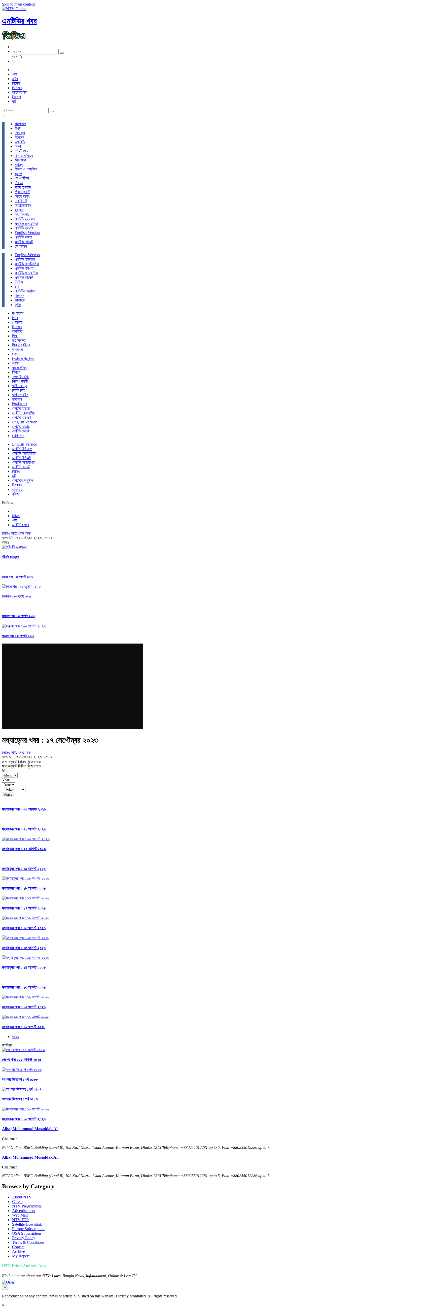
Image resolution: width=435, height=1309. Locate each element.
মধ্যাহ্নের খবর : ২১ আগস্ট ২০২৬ (24, 829)
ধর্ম (14, 101)
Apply (8, 794)
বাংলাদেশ (20, 124)
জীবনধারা (20, 160)
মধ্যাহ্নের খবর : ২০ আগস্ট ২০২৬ (24, 849)
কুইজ (18, 305)
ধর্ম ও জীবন (22, 178)
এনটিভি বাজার (23, 237)
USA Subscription (26, 1233)
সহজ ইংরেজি (23, 187)
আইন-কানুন (22, 196)
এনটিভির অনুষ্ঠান (25, 291)
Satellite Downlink (27, 1224)
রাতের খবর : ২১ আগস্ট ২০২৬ (17, 577)
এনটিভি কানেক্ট (24, 242)
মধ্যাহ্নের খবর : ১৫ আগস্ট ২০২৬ (24, 948)
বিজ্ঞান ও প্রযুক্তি (26, 169)
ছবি (17, 286)
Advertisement (23, 1211)
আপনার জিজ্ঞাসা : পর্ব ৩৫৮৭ (20, 1099)
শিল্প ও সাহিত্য (24, 155)
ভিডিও (19, 282)
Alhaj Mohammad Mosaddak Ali (30, 1129)
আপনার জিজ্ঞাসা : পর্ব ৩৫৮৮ (20, 1079)
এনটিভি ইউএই (24, 228)
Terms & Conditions (28, 1242)
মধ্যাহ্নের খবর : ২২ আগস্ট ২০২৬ (24, 809)
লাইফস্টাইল (19, 92)
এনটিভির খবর (19, 20)
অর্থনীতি (20, 142)
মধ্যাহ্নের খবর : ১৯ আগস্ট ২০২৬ (24, 868)
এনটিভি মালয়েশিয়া (26, 223)
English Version (27, 232)
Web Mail (20, 1215)
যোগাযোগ (21, 246)
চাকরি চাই (21, 201)
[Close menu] (4, 116)
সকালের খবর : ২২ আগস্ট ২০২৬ (18, 616)
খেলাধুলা (20, 133)
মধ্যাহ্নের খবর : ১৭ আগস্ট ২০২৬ (24, 908)
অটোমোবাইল (23, 205)
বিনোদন (17, 88)
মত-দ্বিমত (21, 151)
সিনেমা (16, 83)
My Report (20, 1256)
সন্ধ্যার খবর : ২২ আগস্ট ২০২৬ (18, 636)
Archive (18, 1251)
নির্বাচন (19, 183)
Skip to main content (18, 4)
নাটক (15, 79)
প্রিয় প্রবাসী (22, 192)
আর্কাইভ (20, 300)
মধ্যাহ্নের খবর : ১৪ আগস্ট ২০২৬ (24, 967)
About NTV (22, 1197)
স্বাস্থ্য (19, 164)
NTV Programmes (27, 1206)
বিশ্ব (17, 128)
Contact (18, 1247)
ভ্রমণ (18, 174)
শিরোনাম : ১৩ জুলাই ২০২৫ (16, 596)
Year (5, 780)
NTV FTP (20, 1220)
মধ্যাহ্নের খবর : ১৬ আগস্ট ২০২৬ (24, 928)
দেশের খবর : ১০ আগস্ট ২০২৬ (21, 1059)
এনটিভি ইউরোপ (25, 219)
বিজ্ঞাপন (19, 295)
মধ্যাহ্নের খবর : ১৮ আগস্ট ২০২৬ (24, 888)
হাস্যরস (19, 210)
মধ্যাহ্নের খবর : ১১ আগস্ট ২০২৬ (23, 1027)
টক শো (16, 97)
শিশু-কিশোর (22, 214)
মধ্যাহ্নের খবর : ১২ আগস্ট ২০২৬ (24, 1007)
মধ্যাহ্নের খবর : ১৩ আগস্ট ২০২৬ (24, 987)
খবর (14, 74)
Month (7, 770)
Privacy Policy (23, 1238)
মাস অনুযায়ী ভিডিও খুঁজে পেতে (21, 761)
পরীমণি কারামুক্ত (10, 557)
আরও (15, 1036)
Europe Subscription (28, 1229)
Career (17, 1201)
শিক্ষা (18, 146)
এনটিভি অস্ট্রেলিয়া (27, 264)
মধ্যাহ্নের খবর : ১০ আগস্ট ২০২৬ (24, 1119)
